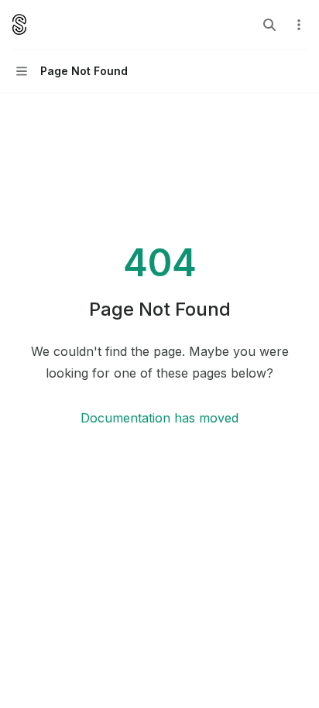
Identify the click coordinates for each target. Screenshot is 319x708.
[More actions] (299, 25)
